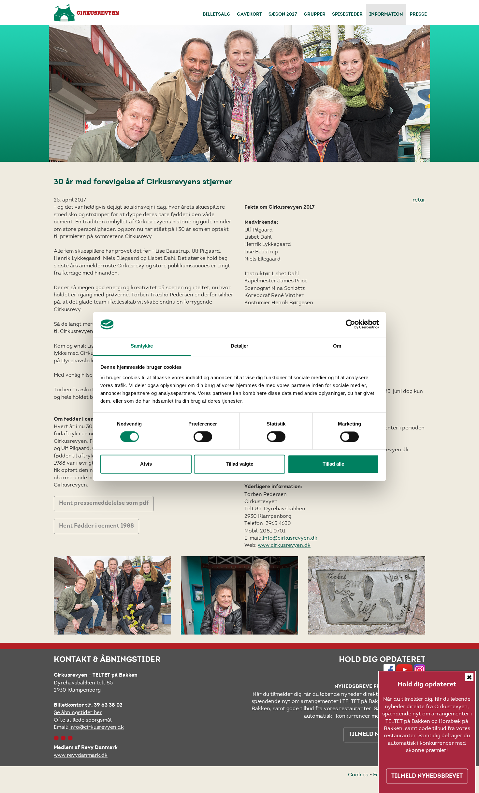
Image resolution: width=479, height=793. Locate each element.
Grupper (315, 14)
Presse (418, 14)
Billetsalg (216, 14)
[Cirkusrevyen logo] (86, 13)
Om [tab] (337, 346)
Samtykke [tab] (142, 346)
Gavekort (249, 14)
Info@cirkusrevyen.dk (289, 538)
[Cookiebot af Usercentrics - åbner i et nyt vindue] (350, 324)
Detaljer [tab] (240, 346)
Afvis (146, 464)
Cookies (358, 774)
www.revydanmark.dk (81, 755)
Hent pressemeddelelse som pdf (104, 503)
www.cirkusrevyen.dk (284, 545)
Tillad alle (333, 464)
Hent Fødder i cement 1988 (96, 526)
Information (386, 14)
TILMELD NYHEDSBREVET (427, 776)
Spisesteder (347, 14)
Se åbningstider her (78, 712)
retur (419, 200)
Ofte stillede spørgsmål (82, 720)
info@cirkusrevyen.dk (96, 727)
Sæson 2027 (283, 14)
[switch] (203, 437)
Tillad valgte (239, 464)
